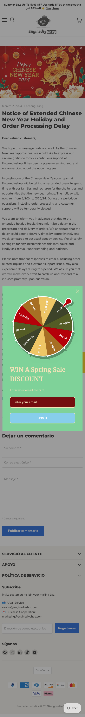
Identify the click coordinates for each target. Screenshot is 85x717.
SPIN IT (42, 418)
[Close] (78, 291)
